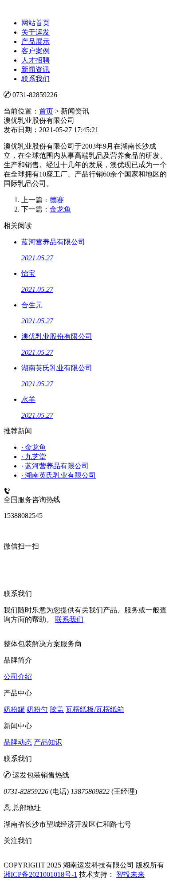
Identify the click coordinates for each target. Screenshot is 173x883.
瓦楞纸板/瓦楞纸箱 (95, 709)
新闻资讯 (35, 69)
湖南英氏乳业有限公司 (58, 475)
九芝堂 (33, 456)
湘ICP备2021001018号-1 (40, 874)
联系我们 (35, 78)
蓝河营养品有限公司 (55, 466)
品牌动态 (18, 742)
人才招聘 (35, 60)
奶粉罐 (14, 709)
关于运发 (35, 32)
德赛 (57, 200)
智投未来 (130, 874)
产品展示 (35, 41)
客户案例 (35, 51)
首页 (46, 111)
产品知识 (48, 742)
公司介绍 (18, 676)
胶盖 (57, 709)
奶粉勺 (37, 709)
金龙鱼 (60, 209)
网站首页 (35, 23)
